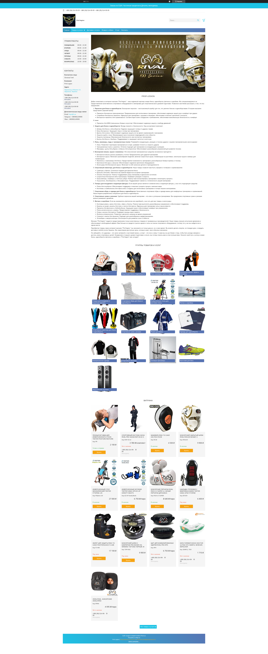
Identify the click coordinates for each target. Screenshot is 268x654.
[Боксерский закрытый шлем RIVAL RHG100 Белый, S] (191, 418)
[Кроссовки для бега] (191, 349)
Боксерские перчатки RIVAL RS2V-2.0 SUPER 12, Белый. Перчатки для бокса (162, 491)
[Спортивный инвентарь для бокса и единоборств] (104, 320)
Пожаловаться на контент (128, 639)
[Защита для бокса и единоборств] (133, 263)
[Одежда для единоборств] (191, 320)
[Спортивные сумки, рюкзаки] (133, 320)
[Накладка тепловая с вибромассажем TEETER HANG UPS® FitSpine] (191, 472)
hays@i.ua (72, 114)
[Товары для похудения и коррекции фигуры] (104, 292)
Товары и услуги (77, 30)
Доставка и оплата (93, 30)
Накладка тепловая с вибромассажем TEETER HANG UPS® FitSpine (190, 491)
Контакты (124, 30)
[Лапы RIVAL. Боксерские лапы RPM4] (104, 582)
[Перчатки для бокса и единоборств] (104, 263)
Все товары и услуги (147, 626)
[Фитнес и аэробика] (191, 292)
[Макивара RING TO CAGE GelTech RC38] (162, 418)
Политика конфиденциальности (146, 639)
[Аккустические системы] (104, 378)
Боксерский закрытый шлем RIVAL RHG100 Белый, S (191, 436)
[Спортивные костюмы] (133, 349)
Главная (67, 30)
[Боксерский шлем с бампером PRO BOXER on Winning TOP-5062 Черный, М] (133, 526)
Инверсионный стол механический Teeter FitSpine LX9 (102, 491)
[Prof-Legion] (69, 20)
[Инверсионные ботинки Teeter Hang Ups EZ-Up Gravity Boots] (133, 472)
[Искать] (198, 20)
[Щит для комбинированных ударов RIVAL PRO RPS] (162, 526)
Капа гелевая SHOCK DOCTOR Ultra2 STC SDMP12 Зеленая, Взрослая (191, 545)
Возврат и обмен (107, 30)
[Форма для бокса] (162, 320)
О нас (117, 30)
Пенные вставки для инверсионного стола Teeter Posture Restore (103, 437)
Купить (99, 452)
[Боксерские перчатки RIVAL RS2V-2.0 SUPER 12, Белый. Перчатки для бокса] (162, 472)
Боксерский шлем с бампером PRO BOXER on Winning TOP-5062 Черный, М (133, 545)
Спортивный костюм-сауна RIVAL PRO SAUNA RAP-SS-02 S (133, 436)
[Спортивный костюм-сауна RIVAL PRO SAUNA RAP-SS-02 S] (133, 418)
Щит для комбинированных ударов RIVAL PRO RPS (162, 544)
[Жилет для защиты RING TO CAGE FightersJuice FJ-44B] (104, 526)
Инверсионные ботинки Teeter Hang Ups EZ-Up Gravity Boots (132, 491)
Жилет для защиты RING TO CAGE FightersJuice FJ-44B (104, 544)
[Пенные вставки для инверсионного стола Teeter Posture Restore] (104, 418)
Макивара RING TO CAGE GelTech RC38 (160, 436)
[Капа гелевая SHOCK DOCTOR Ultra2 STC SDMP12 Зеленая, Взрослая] (191, 526)
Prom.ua (143, 635)
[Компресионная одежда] (104, 349)
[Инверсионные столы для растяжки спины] (162, 292)
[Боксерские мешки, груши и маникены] (191, 263)
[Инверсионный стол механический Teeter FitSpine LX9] (104, 472)
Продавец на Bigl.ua (134, 637)
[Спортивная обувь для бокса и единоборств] (133, 292)
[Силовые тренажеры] (162, 349)
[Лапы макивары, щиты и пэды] (162, 263)
